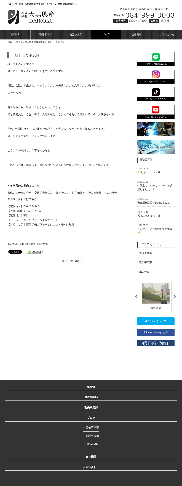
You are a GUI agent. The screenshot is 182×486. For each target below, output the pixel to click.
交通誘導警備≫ (43, 192)
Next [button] (175, 296)
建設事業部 (145, 262)
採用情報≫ (78, 192)
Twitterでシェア (156, 321)
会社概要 (91, 456)
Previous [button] (136, 296)
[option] (155, 296)
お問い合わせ (91, 467)
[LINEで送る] (35, 251)
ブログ (19, 42)
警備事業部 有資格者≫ (102, 192)
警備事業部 (39, 42)
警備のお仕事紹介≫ (19, 192)
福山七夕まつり (147, 214)
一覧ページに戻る (69, 261)
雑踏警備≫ (62, 192)
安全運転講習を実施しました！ (154, 201)
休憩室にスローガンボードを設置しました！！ (154, 186)
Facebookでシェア (156, 332)
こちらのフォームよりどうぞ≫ (39, 219)
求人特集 (29, 42)
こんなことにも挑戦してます (153, 227)
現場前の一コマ (147, 170)
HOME (10, 42)
